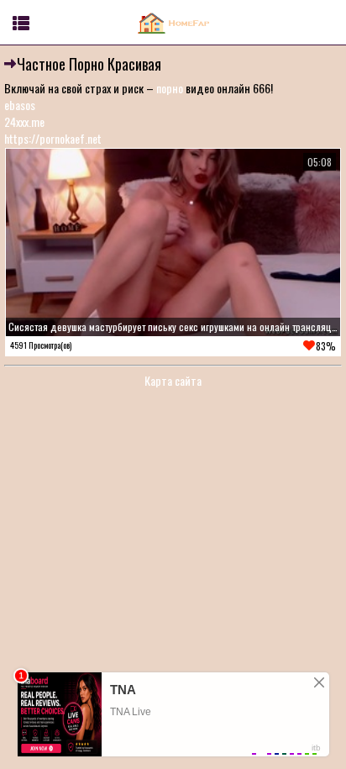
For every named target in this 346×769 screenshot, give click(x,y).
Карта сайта (173, 380)
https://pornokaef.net (53, 138)
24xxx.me (24, 121)
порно (169, 88)
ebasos (19, 104)
